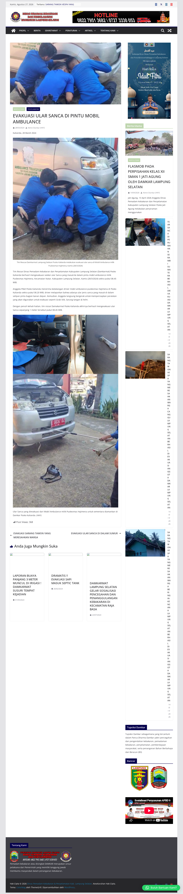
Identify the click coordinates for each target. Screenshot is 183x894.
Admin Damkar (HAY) (36, 128)
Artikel (89, 30)
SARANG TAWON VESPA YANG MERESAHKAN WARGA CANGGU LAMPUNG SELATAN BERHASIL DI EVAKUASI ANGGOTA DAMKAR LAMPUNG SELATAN (169, 431)
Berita (37, 30)
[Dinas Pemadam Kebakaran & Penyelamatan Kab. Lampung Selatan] (13, 30)
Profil (22, 30)
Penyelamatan (33, 109)
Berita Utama (19, 109)
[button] (27, 31)
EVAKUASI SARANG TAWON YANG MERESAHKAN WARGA (32, 535)
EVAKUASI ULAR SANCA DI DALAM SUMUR (94, 533)
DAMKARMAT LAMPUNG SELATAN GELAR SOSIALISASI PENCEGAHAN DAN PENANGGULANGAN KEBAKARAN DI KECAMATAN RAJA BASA (103, 596)
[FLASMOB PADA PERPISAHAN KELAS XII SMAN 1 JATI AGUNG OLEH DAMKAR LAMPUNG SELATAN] (149, 143)
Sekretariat (51, 30)
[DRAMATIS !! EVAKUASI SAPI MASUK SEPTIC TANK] (65, 555)
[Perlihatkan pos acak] (169, 30)
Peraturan (71, 30)
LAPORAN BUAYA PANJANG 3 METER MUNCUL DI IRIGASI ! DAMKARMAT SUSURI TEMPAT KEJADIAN (27, 585)
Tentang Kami (108, 30)
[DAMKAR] (41, 852)
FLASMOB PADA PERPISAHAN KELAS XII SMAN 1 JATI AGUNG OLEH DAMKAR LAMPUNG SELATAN (149, 176)
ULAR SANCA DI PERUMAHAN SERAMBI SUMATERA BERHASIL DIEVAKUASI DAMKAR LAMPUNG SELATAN (169, 275)
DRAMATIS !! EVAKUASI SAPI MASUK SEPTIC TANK (65, 579)
